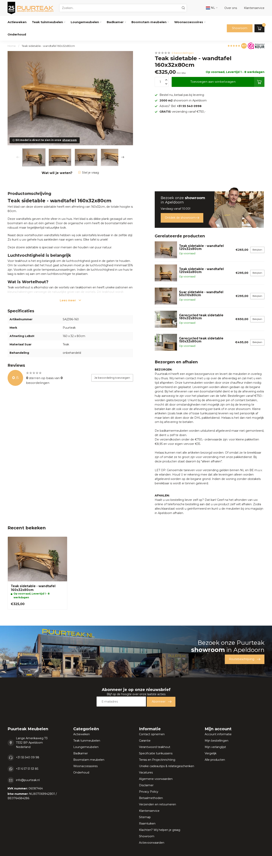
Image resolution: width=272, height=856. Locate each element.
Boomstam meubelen (148, 22)
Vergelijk (210, 753)
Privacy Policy (148, 791)
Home (12, 45)
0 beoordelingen (183, 52)
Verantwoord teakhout (154, 747)
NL (212, 8)
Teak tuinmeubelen (47, 22)
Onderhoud (17, 34)
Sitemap (145, 817)
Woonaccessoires (188, 22)
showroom (69, 140)
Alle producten (215, 760)
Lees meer (68, 300)
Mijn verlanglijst (215, 747)
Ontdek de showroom (180, 217)
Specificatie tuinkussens (155, 753)
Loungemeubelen (85, 22)
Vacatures (146, 772)
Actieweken (17, 22)
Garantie (145, 740)
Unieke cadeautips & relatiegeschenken (166, 766)
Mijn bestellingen (216, 740)
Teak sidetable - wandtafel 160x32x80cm (48, 45)
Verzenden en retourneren (157, 804)
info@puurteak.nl (28, 780)
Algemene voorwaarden (156, 779)
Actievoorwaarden (151, 842)
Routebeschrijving (241, 659)
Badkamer (115, 22)
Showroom (239, 28)
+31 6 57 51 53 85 (27, 768)
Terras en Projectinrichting (157, 760)
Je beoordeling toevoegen (112, 377)
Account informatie (218, 734)
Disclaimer (146, 785)
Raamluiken (147, 823)
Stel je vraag (90, 172)
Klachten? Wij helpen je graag (159, 830)
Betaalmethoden (151, 798)
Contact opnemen (152, 734)
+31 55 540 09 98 (27, 757)
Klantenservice (149, 811)
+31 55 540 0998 (189, 106)
